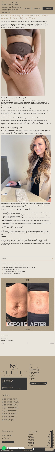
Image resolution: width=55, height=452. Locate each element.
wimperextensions (12, 222)
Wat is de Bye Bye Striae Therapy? (12, 263)
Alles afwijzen (37, 8)
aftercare (29, 203)
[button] (52, 258)
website (36, 231)
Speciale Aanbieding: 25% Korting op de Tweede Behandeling (19, 267)
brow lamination (21, 222)
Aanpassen (27, 8)
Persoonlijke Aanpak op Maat (11, 269)
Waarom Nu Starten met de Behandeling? (14, 265)
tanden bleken (30, 222)
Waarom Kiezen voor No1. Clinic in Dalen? (14, 271)
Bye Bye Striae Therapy (7, 100)
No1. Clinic (36, 24)
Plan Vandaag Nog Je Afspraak (11, 273)
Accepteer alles (47, 8)
